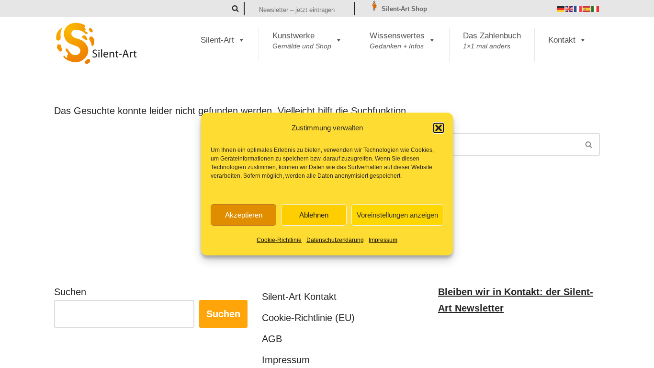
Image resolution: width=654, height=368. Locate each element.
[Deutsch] (561, 8)
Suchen (70, 292)
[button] (438, 128)
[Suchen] (235, 8)
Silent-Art (217, 40)
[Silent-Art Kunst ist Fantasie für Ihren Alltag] (97, 43)
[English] (569, 8)
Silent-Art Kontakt (299, 296)
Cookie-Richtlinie (279, 240)
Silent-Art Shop (403, 8)
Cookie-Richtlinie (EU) (308, 317)
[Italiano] (595, 8)
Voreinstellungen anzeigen (397, 215)
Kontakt (561, 40)
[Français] (578, 8)
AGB (272, 339)
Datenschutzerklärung (335, 240)
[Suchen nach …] (186, 144)
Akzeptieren (243, 215)
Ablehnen (313, 215)
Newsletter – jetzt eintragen (297, 9)
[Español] (587, 8)
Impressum (383, 240)
